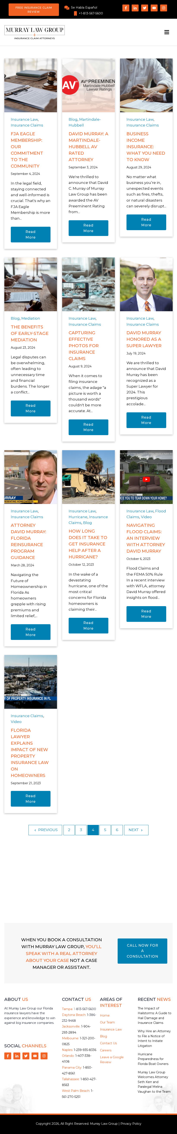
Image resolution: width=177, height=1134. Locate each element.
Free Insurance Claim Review (34, 9)
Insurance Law (24, 119)
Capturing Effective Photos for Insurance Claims (84, 345)
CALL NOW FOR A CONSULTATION (142, 950)
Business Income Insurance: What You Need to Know (145, 146)
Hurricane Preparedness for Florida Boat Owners (153, 1059)
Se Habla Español (84, 7)
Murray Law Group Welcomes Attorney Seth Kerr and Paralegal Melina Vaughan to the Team (154, 1082)
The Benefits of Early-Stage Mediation (30, 333)
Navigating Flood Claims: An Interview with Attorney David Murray (145, 538)
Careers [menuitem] (105, 1050)
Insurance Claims (27, 125)
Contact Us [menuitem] (108, 1043)
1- (85, 1009)
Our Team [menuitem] (107, 1022)
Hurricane (78, 517)
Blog (73, 119)
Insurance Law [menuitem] (111, 1029)
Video (146, 517)
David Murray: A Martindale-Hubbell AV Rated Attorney (88, 146)
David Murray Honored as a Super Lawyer (143, 339)
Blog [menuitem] (103, 1036)
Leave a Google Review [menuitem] (112, 1059)
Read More (30, 234)
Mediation (30, 318)
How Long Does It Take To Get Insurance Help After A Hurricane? (88, 543)
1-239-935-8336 (85, 1050)
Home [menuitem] (105, 1015)
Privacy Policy (130, 1124)
